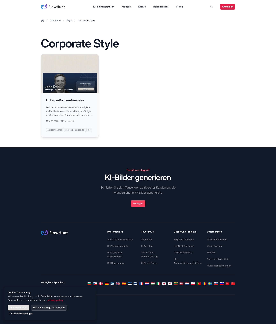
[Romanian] (204, 283)
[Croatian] (147, 283)
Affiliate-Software (183, 252)
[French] (141, 283)
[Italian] (158, 283)
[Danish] (101, 283)
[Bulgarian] (89, 283)
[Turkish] (227, 283)
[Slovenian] (222, 283)
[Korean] (170, 283)
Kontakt (211, 252)
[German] (107, 283)
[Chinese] (233, 283)
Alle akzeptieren (18, 307)
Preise (179, 6)
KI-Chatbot (146, 239)
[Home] (42, 20)
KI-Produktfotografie (118, 246)
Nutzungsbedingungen (219, 265)
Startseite (55, 20)
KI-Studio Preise (149, 263)
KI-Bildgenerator (115, 263)
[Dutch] (187, 283)
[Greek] (112, 283)
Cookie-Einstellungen (21, 313)
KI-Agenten (147, 246)
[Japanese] (164, 283)
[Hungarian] (153, 283)
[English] (118, 283)
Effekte (142, 6)
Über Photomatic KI (217, 239)
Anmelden (227, 6)
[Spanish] (124, 283)
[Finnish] (135, 283)
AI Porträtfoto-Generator (120, 239)
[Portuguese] (199, 283)
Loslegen (138, 203)
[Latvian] (181, 283)
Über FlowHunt (214, 246)
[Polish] (193, 283)
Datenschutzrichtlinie (218, 259)
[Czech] (95, 283)
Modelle (126, 6)
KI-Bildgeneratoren (103, 6)
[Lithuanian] (176, 283)
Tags (69, 20)
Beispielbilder (160, 6)
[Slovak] (216, 283)
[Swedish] (210, 283)
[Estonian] (130, 283)
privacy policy (55, 300)
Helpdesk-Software (184, 239)
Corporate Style (86, 20)
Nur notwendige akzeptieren (49, 307)
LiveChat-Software (183, 246)
